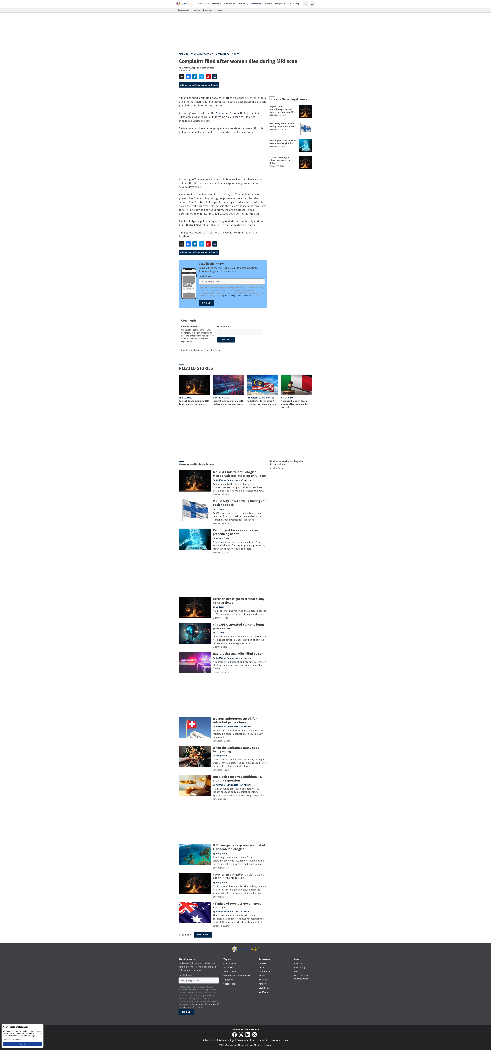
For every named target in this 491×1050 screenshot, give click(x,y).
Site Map (275, 1040)
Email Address (206, 276)
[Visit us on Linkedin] (248, 1034)
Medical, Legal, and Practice (196, 54)
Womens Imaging (221, 398)
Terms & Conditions (246, 1040)
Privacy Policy (209, 1040)
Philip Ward (221, 756)
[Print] (181, 76)
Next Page (203, 934)
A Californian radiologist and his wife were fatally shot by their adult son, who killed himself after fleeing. (239, 665)
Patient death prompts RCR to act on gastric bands (194, 403)
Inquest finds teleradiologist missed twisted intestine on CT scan (281, 109)
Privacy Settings (226, 1040)
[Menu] (312, 3)
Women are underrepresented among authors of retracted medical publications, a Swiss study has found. (239, 734)
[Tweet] (201, 76)
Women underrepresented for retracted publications (235, 720)
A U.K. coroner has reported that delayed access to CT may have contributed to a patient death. (239, 612)
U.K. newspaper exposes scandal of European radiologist (239, 847)
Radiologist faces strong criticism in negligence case (262, 403)
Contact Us (263, 1040)
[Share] (188, 76)
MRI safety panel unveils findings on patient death (282, 125)
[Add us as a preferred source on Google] (214, 76)
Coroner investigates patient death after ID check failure (239, 876)
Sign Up (206, 303)
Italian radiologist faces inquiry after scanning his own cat (294, 404)
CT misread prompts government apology (237, 905)
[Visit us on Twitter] (241, 1034)
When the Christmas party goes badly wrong (236, 749)
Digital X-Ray (287, 398)
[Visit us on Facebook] (234, 1034)
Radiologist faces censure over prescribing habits (282, 142)
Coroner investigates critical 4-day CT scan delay (280, 160)
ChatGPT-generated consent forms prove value (239, 626)
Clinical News (185, 398)
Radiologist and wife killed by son (238, 653)
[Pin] (208, 76)
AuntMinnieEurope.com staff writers (196, 68)
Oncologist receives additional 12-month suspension (238, 778)
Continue (226, 339)
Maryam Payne (223, 538)
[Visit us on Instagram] (254, 1034)
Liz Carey (220, 509)
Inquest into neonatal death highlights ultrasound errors (228, 403)
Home (285, 1040)
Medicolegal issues (227, 54)
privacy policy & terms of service (237, 296)
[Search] (305, 3)
